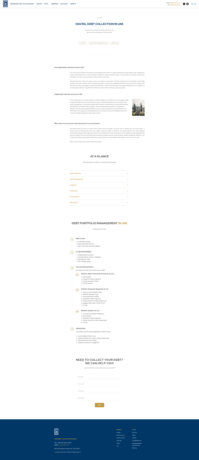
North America (121, 435)
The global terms (136, 440)
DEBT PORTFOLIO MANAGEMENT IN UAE (98, 43)
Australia (119, 440)
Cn (192, 4)
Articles (134, 438)
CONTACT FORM (114, 43)
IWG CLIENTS (64, 4)
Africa (118, 443)
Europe (119, 432)
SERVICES (39, 4)
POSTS (46, 4)
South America (121, 438)
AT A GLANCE (83, 43)
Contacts (73, 4)
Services (134, 432)
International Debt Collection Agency (22, 4)
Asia (118, 446)
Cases (133, 435)
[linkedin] (184, 4)
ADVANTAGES (54, 4)
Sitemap (134, 448)
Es (195, 4)
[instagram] (187, 4)
